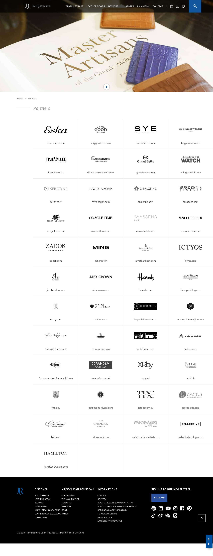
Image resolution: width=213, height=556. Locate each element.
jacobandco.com (56, 290)
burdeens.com (190, 202)
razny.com (55, 319)
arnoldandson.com (145, 260)
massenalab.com (145, 231)
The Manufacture (70, 499)
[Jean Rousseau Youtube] (168, 508)
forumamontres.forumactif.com (56, 378)
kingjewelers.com (190, 143)
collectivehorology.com (190, 437)
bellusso (55, 437)
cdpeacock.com (100, 437)
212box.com (100, 319)
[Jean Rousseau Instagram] (175, 508)
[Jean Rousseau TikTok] (153, 515)
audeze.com (190, 349)
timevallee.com (55, 172)
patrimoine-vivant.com (101, 407)
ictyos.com (191, 260)
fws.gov (56, 407)
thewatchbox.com (190, 231)
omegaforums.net (100, 378)
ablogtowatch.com (190, 172)
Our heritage (68, 495)
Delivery (102, 499)
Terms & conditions (107, 514)
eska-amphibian (56, 143)
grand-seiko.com (145, 172)
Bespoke (113, 6)
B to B (64, 510)
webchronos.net (145, 349)
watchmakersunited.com (145, 437)
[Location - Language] (183, 6)
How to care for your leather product (118, 506)
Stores (129, 6)
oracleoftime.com (100, 231)
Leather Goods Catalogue (48, 514)
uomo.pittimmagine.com (190, 319)
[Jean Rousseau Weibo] (160, 515)
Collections (41, 517)
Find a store (41, 506)
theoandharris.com (56, 349)
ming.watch (101, 260)
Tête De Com (76, 532)
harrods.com (145, 290)
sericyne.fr (55, 202)
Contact (158, 6)
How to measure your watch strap (115, 503)
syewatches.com (145, 143)
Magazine (66, 503)
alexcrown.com (101, 290)
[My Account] (177, 6)
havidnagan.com (101, 202)
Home (20, 98)
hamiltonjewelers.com (56, 466)
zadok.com (56, 260)
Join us (65, 514)
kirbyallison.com (56, 231)
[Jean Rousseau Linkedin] (161, 508)
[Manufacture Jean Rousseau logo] (37, 6)
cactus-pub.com (191, 407)
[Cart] (171, 6)
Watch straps (74, 6)
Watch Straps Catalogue (47, 510)
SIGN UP (159, 497)
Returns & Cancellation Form (112, 510)
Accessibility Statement (110, 521)
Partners (66, 506)
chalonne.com (145, 202)
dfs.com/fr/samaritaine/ (100, 172)
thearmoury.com (101, 349)
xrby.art (146, 378)
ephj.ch (191, 378)
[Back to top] (202, 518)
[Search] (195, 6)
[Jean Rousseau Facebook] (182, 508)
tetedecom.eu (145, 407)
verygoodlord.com (101, 143)
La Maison (143, 6)
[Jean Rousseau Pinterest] (189, 508)
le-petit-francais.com (145, 319)
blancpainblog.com (190, 290)
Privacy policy (105, 517)
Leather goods (96, 6)
